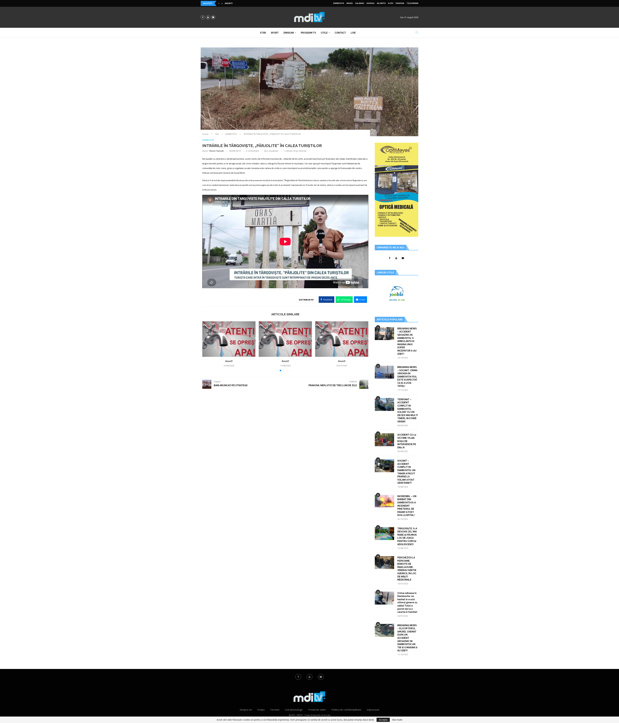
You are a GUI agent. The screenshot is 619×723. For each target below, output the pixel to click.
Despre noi (246, 709)
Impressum (373, 709)
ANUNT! (229, 3)
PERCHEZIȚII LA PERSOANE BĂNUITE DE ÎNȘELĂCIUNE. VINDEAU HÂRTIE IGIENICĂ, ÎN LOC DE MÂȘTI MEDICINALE (406, 568)
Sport (275, 32)
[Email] (213, 17)
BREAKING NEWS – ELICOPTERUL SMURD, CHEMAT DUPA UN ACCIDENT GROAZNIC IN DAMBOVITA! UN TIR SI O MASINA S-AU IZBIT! (407, 638)
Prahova (400, 3)
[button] (219, 3)
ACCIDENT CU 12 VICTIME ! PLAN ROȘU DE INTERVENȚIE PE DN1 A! (406, 441)
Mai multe (397, 720)
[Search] (416, 32)
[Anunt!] (228, 339)
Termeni (274, 709)
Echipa (261, 709)
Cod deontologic (294, 709)
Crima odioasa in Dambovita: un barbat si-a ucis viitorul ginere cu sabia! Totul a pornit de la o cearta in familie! (407, 602)
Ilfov (390, 3)
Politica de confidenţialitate (346, 709)
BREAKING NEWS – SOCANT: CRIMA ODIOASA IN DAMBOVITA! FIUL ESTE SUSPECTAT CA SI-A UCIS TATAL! (407, 376)
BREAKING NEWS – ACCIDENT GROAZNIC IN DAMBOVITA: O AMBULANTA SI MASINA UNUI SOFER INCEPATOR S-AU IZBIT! (407, 341)
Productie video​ (317, 709)
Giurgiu (370, 3)
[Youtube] (208, 17)
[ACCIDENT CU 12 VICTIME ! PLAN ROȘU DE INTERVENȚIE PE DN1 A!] (384, 439)
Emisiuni (289, 32)
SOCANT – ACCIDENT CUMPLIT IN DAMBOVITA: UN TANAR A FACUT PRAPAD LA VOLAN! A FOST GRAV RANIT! (406, 471)
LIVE (353, 32)
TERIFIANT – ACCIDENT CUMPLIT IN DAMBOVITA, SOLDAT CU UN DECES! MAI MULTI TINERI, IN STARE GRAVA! (407, 410)
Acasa (205, 133)
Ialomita (381, 3)
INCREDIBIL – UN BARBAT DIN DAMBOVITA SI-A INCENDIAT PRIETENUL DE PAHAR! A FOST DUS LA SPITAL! (406, 506)
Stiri (263, 32)
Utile (324, 32)
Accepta (383, 719)
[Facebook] (203, 17)
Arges (349, 3)
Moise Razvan (216, 150)
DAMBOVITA (338, 3)
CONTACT (340, 32)
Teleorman (412, 3)
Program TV (308, 32)
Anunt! (229, 361)
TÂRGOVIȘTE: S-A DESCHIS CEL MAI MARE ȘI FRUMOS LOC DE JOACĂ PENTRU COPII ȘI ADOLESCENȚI (407, 536)
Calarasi (359, 3)
